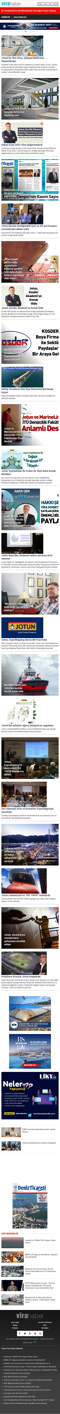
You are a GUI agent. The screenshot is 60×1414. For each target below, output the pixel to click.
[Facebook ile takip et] (19, 1333)
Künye (15, 1325)
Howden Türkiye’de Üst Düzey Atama (17, 1373)
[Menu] (39, 4)
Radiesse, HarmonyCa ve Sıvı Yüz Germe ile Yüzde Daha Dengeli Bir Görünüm (26, 1380)
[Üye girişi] (35, 1333)
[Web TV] (43, 4)
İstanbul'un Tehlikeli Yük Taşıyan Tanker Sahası (21, 1357)
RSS (44, 1325)
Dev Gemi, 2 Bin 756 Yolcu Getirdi (16, 1393)
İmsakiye (44, 1328)
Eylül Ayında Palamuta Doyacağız (15, 1377)
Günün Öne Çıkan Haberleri (12, 1348)
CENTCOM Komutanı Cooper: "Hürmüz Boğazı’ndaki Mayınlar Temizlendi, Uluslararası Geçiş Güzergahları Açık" (29, 1367)
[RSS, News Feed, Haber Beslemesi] (30, 1333)
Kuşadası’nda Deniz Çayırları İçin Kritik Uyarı (19, 1397)
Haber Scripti (27, 1342)
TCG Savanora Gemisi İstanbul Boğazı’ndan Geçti (21, 1387)
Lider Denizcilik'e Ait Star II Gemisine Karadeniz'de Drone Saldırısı (27, 1390)
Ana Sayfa (15, 1322)
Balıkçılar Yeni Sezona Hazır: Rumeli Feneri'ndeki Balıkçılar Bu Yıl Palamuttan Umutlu (25, 1363)
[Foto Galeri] (48, 4)
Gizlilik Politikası (45, 1322)
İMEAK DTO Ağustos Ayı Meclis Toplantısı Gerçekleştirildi (24, 1360)
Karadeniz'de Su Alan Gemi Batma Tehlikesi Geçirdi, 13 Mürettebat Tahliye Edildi (29, 1370)
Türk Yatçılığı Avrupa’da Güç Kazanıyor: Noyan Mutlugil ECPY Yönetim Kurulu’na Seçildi (27, 1400)
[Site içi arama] (56, 4)
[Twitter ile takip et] (24, 1333)
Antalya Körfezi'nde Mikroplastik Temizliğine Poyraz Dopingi (25, 1403)
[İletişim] (52, 4)
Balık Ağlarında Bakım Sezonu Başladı (17, 1383)
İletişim (15, 1328)
